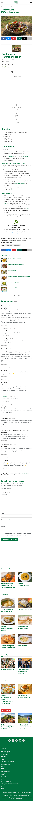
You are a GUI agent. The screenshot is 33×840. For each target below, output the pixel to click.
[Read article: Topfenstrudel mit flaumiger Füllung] (25, 620)
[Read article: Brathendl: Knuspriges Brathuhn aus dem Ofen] (8, 639)
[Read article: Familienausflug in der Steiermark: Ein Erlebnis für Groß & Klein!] (25, 718)
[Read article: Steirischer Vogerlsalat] (4, 283)
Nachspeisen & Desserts (7, 761)
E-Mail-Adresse (5, 520)
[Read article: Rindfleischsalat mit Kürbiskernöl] (4, 266)
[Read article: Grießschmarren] (25, 639)
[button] (2, 67)
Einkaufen (3, 778)
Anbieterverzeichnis (6, 781)
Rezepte (8, 6)
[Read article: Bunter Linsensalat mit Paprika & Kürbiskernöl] (4, 278)
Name (3, 513)
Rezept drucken (17, 72)
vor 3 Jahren (14, 349)
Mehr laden (17, 295)
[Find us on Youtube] (20, 740)
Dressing (7, 203)
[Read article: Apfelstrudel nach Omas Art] (25, 603)
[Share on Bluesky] (8, 38)
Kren (27, 208)
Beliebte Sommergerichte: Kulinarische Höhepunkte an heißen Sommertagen (8, 699)
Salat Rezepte (14, 6)
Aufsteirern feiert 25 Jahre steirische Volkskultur (23, 671)
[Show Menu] (2, 2)
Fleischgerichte (5, 753)
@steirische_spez (14, 233)
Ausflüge (3, 773)
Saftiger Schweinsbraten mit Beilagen (7, 628)
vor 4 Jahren (25, 430)
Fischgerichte (4, 754)
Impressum (28, 792)
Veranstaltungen (5, 771)
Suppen (3, 758)
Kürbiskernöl (26, 156)
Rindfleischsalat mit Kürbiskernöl (16, 264)
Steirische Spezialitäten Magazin (9, 792)
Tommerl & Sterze (5, 764)
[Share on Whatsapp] (19, 38)
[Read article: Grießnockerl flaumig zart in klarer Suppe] (8, 603)
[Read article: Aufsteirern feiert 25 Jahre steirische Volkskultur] (25, 663)
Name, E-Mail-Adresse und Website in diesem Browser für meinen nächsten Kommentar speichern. (17, 534)
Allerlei (3, 766)
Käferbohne (9, 245)
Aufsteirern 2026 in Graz (8, 670)
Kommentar (4, 494)
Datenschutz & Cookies (7, 794)
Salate (2, 759)
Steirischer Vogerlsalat (13, 282)
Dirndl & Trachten (5, 779)
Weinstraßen (4, 785)
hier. (12, 190)
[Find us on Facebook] (9, 740)
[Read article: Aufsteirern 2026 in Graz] (8, 663)
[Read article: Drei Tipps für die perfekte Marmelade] (25, 689)
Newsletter (25, 794)
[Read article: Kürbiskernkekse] (4, 272)
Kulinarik (3, 776)
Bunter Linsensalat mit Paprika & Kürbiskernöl (19, 276)
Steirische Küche (5, 751)
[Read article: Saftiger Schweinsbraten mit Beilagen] (8, 620)
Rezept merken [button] (17, 76)
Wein (2, 774)
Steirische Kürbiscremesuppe (15, 258)
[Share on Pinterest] (13, 38)
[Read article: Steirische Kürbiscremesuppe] (4, 260)
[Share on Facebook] (3, 38)
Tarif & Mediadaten (18, 794)
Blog (2, 786)
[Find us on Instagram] (23, 740)
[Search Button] (31, 2)
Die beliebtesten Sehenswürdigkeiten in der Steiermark (7, 727)
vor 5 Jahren (13, 444)
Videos (3, 788)
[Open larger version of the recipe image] (16, 48)
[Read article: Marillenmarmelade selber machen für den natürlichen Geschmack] (8, 577)
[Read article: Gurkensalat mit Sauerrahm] (4, 289)
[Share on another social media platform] (29, 38)
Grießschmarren (22, 646)
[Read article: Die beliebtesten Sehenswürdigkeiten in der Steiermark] (8, 718)
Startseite (3, 6)
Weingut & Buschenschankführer (9, 783)
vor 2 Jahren (13, 306)
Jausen (3, 763)
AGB (29, 794)
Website (3, 526)
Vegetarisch (4, 756)
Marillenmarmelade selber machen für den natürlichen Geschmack (8, 585)
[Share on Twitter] (24, 38)
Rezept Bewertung (6, 488)
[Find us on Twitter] (13, 740)
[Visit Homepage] (16, 2)
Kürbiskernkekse (12, 270)
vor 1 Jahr (13, 328)
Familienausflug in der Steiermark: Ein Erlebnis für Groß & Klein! (24, 727)
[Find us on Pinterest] (16, 740)
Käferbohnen (10, 156)
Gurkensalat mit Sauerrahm (15, 288)
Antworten (4, 325)
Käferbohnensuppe (19, 183)
